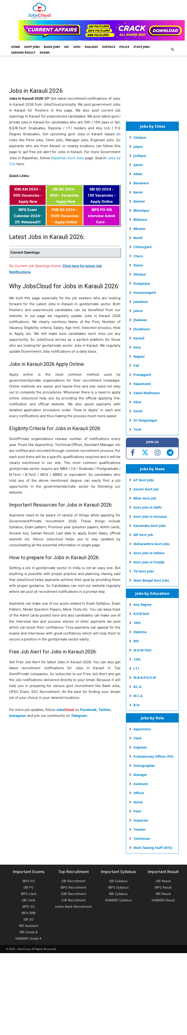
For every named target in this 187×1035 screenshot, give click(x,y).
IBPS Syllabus (118, 887)
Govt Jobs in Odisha (148, 553)
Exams (45, 52)
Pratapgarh (142, 374)
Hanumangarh (144, 292)
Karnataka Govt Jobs (149, 525)
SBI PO (28, 887)
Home (15, 47)
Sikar (137, 402)
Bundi (138, 238)
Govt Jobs (32, 47)
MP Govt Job (143, 535)
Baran (138, 192)
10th (136, 623)
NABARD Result (163, 900)
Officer (138, 793)
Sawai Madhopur (146, 393)
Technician (141, 838)
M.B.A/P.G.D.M (144, 677)
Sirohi (138, 411)
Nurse (138, 802)
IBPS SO (28, 906)
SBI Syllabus (118, 881)
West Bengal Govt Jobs (151, 580)
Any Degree (142, 604)
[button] (172, 49)
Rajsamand (142, 384)
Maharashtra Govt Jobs (151, 544)
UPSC (77, 47)
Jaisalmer (140, 301)
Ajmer (138, 165)
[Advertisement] (92, 73)
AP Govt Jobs (143, 480)
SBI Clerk (28, 900)
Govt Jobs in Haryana (150, 516)
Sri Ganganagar (145, 420)
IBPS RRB (28, 913)
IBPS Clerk (28, 894)
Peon (137, 811)
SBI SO (28, 919)
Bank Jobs (52, 47)
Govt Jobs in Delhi (147, 507)
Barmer (139, 201)
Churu (138, 256)
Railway (91, 47)
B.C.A (137, 686)
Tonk (137, 429)
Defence (108, 47)
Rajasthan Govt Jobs (67, 158)
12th (136, 659)
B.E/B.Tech (141, 613)
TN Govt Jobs (143, 571)
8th (136, 641)
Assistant (140, 784)
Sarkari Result (23, 52)
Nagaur (139, 356)
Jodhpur (139, 155)
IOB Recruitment (73, 900)
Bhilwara (140, 219)
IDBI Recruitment (73, 894)
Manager (140, 774)
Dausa (138, 265)
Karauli (138, 338)
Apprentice (142, 729)
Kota (137, 347)
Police (124, 47)
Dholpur (139, 274)
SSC (66, 47)
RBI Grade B (29, 932)
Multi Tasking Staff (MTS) (152, 847)
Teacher (139, 829)
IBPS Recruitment (73, 887)
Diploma (140, 632)
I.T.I (136, 668)
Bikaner (139, 228)
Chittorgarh (142, 247)
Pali (136, 365)
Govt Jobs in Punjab (148, 562)
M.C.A (138, 696)
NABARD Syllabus (118, 900)
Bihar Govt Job (144, 498)
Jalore (138, 311)
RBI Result (163, 894)
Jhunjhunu (141, 329)
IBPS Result (163, 887)
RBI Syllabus (118, 894)
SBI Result (163, 881)
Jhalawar (140, 320)
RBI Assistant (28, 926)
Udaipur (139, 137)
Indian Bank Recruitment (73, 906)
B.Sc (136, 705)
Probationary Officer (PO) (153, 756)
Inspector (140, 820)
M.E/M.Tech (142, 650)
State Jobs (141, 47)
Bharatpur (141, 210)
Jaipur (138, 146)
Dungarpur (141, 283)
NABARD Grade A (29, 938)
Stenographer (144, 765)
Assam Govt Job (145, 489)
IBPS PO (28, 881)
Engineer (140, 747)
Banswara (141, 183)
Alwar (138, 174)
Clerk (137, 738)
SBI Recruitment (74, 881)
